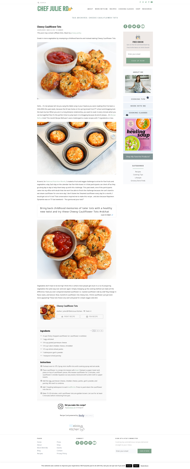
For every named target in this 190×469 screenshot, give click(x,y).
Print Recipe (69, 316)
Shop (138, 9)
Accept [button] (129, 466)
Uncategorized (41, 30)
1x (94, 331)
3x (101, 331)
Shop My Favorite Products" (138, 156)
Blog (38, 451)
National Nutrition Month (56, 181)
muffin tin (71, 387)
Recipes (113, 9)
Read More (144, 466)
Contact (59, 451)
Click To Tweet (106, 215)
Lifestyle (138, 178)
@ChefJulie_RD (71, 408)
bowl (77, 370)
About (90, 9)
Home (39, 442)
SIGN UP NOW (144, 451)
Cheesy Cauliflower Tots (49, 26)
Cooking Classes (126, 9)
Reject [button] (136, 466)
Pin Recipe (93, 316)
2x (97, 331)
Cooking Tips (138, 175)
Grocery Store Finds (138, 181)
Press (59, 442)
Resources (147, 9)
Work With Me (101, 9)
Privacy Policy (62, 453)
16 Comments (59, 30)
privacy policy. (76, 33)
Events (59, 448)
